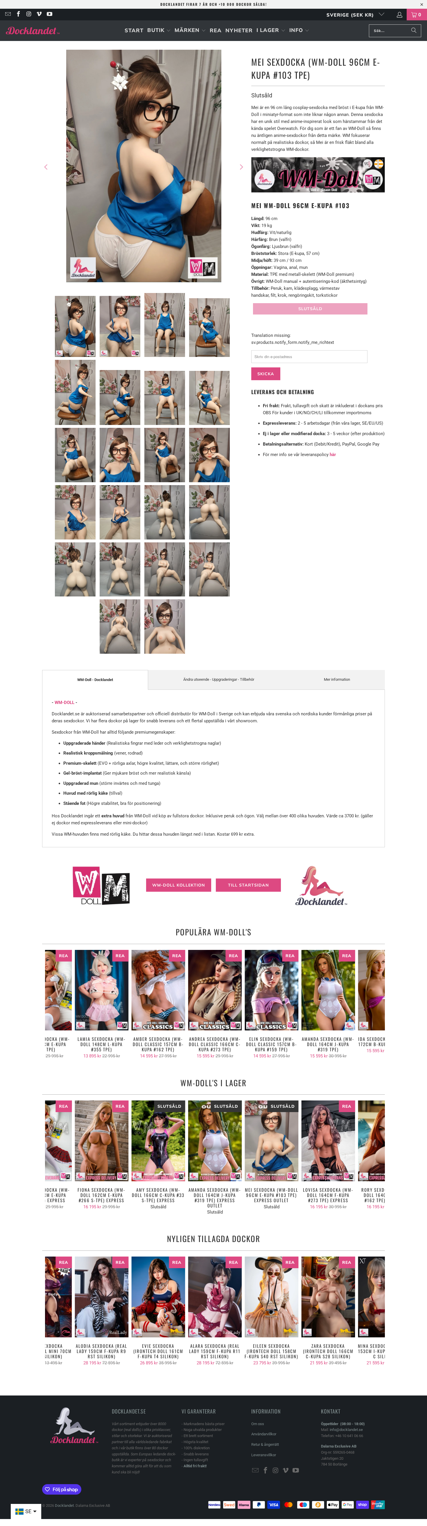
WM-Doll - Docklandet (95, 680)
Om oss (257, 1424)
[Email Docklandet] (7, 14)
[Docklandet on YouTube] (49, 14)
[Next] (241, 167)
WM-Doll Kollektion (178, 885)
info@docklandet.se (346, 1429)
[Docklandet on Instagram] (28, 14)
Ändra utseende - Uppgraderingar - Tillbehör (218, 679)
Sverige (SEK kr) (351, 15)
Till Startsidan (248, 885)
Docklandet (64, 1505)
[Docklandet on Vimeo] (39, 14)
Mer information (337, 679)
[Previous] (46, 167)
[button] (159, 30)
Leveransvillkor (263, 1455)
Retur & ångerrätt (265, 1444)
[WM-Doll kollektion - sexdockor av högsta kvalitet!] (318, 191)
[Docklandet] (33, 31)
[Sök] (414, 30)
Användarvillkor (263, 1434)
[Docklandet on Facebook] (18, 14)
